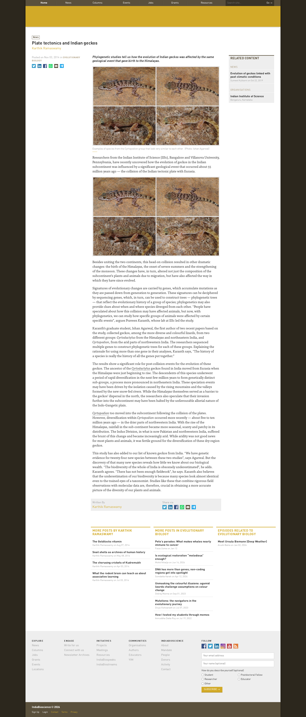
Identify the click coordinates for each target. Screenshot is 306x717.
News (68, 3)
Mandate (166, 650)
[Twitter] (34, 66)
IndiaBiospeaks (106, 659)
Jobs (150, 3)
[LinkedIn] (39, 66)
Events (126, 3)
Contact (166, 669)
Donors (165, 659)
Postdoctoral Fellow (251, 675)
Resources (206, 3)
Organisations (137, 645)
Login (45, 712)
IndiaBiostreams (107, 664)
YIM (131, 659)
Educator (246, 679)
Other (208, 683)
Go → (269, 3)
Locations (38, 669)
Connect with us (74, 650)
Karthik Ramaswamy (46, 48)
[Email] (56, 66)
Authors (134, 650)
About (164, 645)
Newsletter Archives (76, 655)
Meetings (102, 650)
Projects (102, 645)
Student (209, 675)
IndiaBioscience (153, 16)
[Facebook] (45, 66)
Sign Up (35, 712)
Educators (135, 655)
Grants (175, 3)
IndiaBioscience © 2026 (46, 707)
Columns (97, 3)
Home (44, 3)
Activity (165, 664)
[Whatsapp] (50, 66)
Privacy (74, 712)
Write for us (71, 645)
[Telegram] (62, 66)
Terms (64, 712)
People (165, 655)
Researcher (211, 679)
